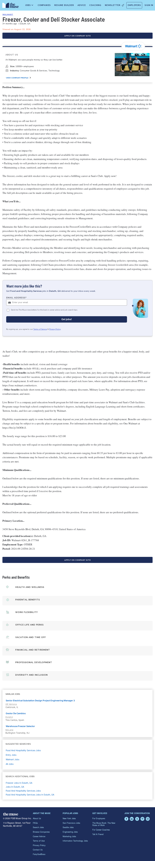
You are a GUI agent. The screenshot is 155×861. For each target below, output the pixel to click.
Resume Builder (64, 5)
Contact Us (38, 849)
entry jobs (11, 755)
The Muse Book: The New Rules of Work (103, 824)
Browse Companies (41, 831)
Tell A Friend (97, 834)
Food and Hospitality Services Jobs (23, 790)
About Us (37, 818)
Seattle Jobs (68, 827)
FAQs (35, 822)
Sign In (149, 5)
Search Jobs (38, 827)
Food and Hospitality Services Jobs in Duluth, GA (30, 794)
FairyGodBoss (39, 854)
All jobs (9, 764)
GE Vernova (11, 704)
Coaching (95, 5)
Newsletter (112, 5)
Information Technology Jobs (75, 840)
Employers (134, 5)
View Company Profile (17, 78)
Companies (44, 5)
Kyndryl (9, 717)
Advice (82, 5)
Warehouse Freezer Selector (20, 726)
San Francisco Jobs (71, 822)
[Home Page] (10, 6)
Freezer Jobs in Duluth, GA (19, 783)
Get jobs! (66, 319)
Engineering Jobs (70, 831)
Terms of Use (39, 840)
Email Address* (16, 297)
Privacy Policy (55, 329)
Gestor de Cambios (16, 713)
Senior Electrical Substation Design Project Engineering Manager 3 (40, 700)
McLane (9, 730)
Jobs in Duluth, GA (15, 786)
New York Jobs (69, 818)
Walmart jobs (12, 759)
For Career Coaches (101, 829)
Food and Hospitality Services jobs (23, 750)
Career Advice (39, 836)
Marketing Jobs (69, 836)
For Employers (98, 818)
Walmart (7, 14)
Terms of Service (40, 329)
